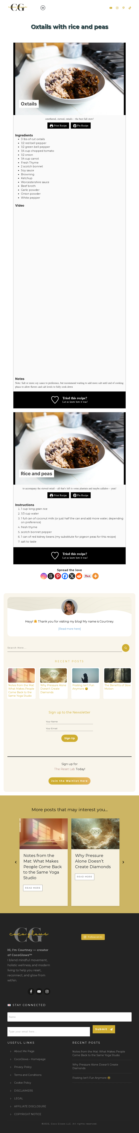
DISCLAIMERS (23, 1090)
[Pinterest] (58, 576)
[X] (72, 576)
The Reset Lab (64, 769)
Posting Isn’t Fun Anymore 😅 (83, 687)
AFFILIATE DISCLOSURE (30, 1106)
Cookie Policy (22, 1082)
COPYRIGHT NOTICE (27, 1114)
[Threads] (51, 576)
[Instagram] (44, 576)
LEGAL (18, 1098)
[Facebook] (65, 576)
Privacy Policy (23, 1067)
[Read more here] (69, 628)
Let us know (68, 401)
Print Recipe (60, 125)
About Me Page (24, 1051)
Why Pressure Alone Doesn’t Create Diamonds (53, 689)
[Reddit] (79, 576)
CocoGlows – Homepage (30, 1059)
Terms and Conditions (27, 1075)
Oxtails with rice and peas (69, 26)
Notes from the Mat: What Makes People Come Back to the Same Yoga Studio (21, 691)
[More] (95, 576)
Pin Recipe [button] (82, 125)
